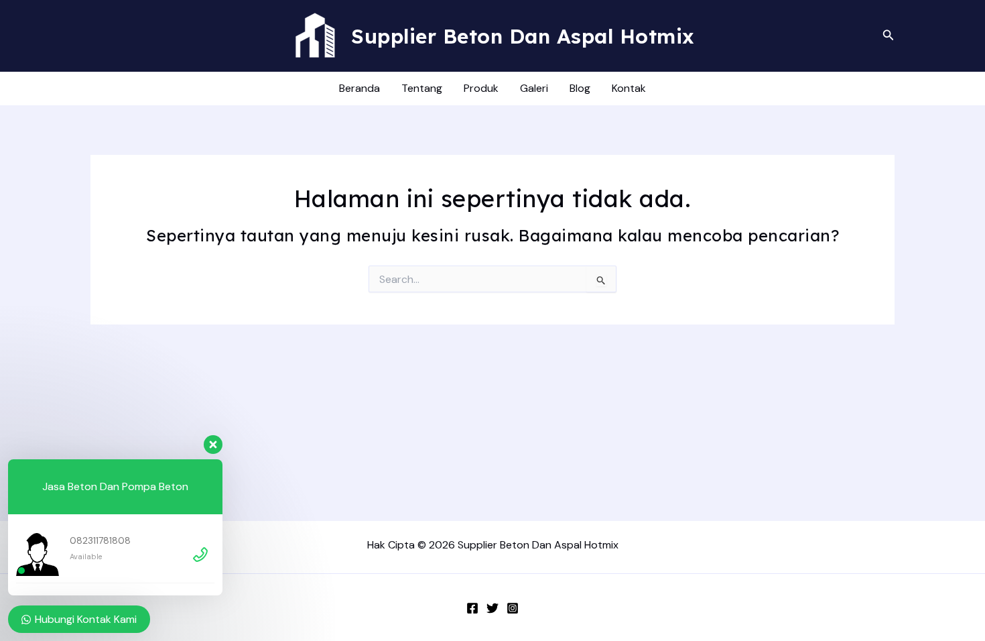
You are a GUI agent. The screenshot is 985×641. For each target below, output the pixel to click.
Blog (580, 88)
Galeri (534, 88)
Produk (481, 88)
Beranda (359, 88)
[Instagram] (513, 608)
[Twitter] (492, 608)
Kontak (629, 88)
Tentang (421, 88)
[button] (888, 36)
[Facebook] (472, 608)
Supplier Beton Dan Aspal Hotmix (523, 36)
